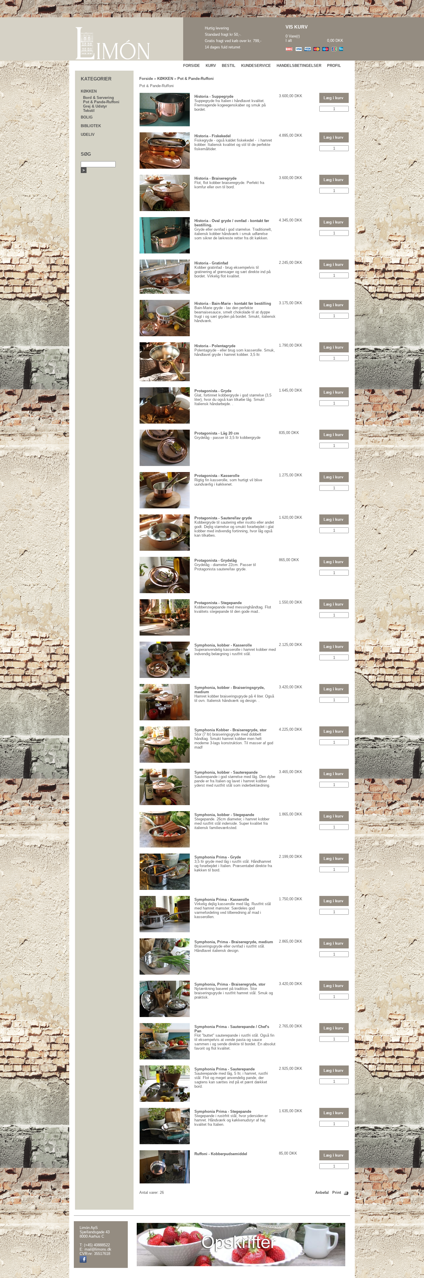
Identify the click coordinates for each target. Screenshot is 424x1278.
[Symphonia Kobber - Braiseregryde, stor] (165, 761)
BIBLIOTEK (91, 126)
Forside (146, 78)
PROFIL (334, 65)
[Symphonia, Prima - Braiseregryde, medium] (165, 973)
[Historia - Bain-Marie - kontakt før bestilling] (165, 335)
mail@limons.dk (98, 1249)
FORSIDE (191, 65)
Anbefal (322, 1192)
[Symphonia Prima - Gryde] (165, 888)
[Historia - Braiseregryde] (165, 210)
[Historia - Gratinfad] (165, 292)
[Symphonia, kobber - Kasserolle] (165, 676)
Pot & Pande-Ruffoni (101, 102)
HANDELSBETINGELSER (299, 65)
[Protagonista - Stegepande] (165, 634)
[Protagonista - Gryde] (165, 422)
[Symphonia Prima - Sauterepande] (165, 1100)
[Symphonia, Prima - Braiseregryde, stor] (165, 1016)
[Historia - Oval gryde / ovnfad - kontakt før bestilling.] (165, 252)
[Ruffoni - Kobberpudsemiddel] (165, 1182)
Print (336, 1192)
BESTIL (228, 65)
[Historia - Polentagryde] (165, 380)
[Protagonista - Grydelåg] (165, 592)
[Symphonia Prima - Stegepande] (165, 1143)
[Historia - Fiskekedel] (165, 167)
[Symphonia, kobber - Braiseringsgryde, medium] (165, 719)
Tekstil (89, 110)
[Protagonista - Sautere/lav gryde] (165, 549)
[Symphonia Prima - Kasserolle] (165, 931)
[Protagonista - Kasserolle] (165, 507)
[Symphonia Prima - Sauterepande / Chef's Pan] (165, 1058)
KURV (211, 65)
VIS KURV (297, 27)
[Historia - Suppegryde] (165, 125)
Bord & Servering (98, 97)
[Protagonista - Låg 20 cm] (165, 465)
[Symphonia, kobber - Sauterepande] (165, 804)
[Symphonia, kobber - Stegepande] (165, 846)
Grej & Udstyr (95, 106)
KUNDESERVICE (256, 65)
